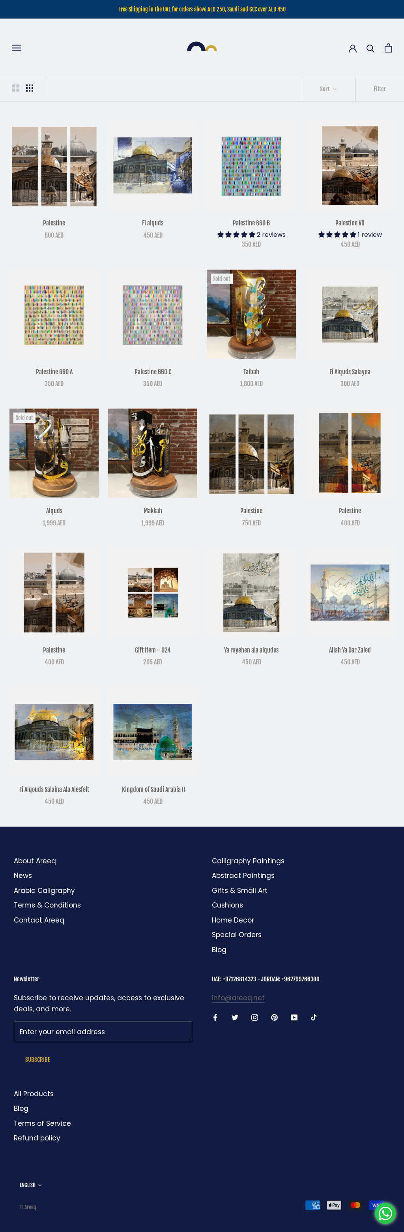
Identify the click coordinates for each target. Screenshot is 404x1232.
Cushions (227, 905)
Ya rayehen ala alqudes (251, 650)
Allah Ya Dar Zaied (350, 650)
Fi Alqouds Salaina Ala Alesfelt (54, 789)
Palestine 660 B (251, 223)
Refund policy (37, 1138)
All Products (34, 1094)
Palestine (54, 223)
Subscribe (37, 1059)
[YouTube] (294, 1016)
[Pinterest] (274, 1016)
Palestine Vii (350, 223)
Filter (380, 89)
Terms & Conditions (47, 905)
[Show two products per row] (15, 88)
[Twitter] (235, 1016)
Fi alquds (152, 223)
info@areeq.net (238, 998)
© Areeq (28, 1207)
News (23, 875)
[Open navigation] (16, 48)
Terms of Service (42, 1123)
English (28, 1185)
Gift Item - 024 (153, 650)
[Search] (371, 48)
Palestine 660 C (153, 372)
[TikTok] (313, 1016)
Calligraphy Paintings (248, 861)
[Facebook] (215, 1016)
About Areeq (35, 861)
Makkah (153, 511)
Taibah (251, 372)
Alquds (54, 511)
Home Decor (233, 920)
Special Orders (237, 934)
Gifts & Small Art (239, 890)
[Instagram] (254, 1016)
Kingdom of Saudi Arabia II (153, 789)
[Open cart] (388, 48)
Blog (219, 949)
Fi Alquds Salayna (349, 372)
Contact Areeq (39, 920)
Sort (325, 89)
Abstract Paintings (243, 875)
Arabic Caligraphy (44, 890)
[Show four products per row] (29, 88)
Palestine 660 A (54, 372)
